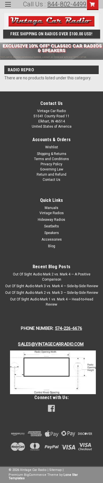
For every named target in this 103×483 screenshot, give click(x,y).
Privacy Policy (51, 164)
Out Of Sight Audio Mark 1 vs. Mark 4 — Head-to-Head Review (51, 301)
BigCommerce (35, 475)
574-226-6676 (68, 328)
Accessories (51, 239)
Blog (51, 246)
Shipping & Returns (51, 154)
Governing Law (51, 169)
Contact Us (51, 180)
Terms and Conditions (51, 159)
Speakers (51, 233)
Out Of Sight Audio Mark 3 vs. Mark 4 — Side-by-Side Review (51, 286)
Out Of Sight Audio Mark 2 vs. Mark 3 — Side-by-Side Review (51, 293)
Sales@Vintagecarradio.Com (51, 344)
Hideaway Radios (51, 220)
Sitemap (55, 470)
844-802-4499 (67, 4)
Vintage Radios (51, 213)
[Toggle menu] (8, 8)
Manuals (51, 208)
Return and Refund (51, 174)
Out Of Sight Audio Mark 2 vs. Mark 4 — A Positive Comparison (51, 276)
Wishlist (51, 147)
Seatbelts (51, 226)
